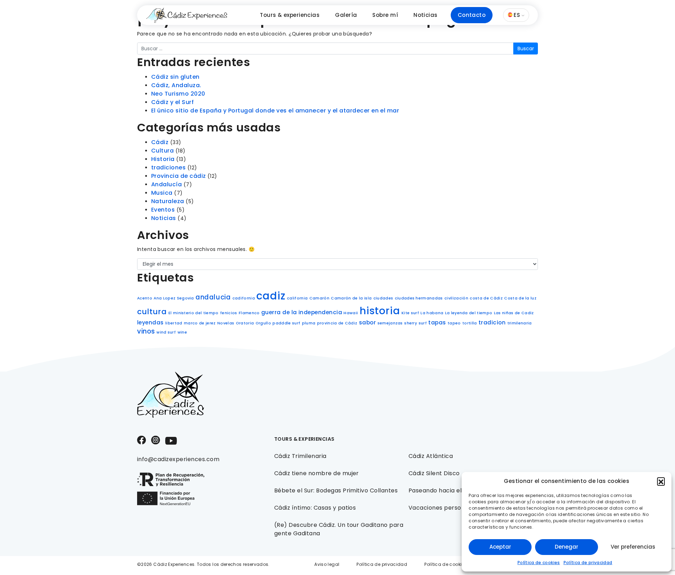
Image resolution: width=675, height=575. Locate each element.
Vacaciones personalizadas (448, 508)
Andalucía (166, 184)
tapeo (454, 323)
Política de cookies (539, 563)
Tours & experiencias (290, 15)
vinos (146, 331)
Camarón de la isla (351, 298)
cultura (152, 311)
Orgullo (263, 323)
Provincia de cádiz (178, 176)
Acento (144, 298)
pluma (309, 323)
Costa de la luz (520, 298)
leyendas (150, 322)
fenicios (228, 313)
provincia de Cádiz (337, 323)
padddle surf (286, 323)
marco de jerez (200, 323)
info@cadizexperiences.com (178, 459)
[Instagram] (155, 440)
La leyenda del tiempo (469, 313)
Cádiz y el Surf (172, 102)
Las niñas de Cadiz (514, 313)
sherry (410, 323)
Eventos (163, 210)
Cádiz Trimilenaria (300, 456)
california (297, 298)
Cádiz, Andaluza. (176, 85)
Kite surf (410, 313)
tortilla (469, 323)
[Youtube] (171, 440)
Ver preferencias (633, 546)
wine (182, 332)
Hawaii (350, 313)
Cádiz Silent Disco (434, 473)
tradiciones (168, 167)
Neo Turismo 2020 (178, 94)
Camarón (319, 298)
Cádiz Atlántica (431, 456)
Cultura (162, 151)
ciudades (383, 298)
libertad (173, 323)
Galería (346, 15)
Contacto (472, 15)
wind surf (166, 332)
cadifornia (243, 298)
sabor (367, 322)
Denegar (566, 546)
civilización (456, 298)
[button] (660, 481)
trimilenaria (519, 323)
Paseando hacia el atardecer (451, 490)
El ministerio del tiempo (193, 313)
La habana (431, 313)
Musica (162, 193)
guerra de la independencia (301, 312)
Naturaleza (167, 201)
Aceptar (500, 546)
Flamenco (249, 313)
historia (380, 311)
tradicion (492, 322)
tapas (437, 322)
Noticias (425, 15)
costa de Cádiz (486, 298)
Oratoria (245, 323)
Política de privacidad (588, 563)
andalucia (213, 297)
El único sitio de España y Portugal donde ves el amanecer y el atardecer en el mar (275, 110)
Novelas (225, 323)
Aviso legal (326, 564)
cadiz (270, 296)
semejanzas (390, 323)
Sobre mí (385, 15)
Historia (163, 159)
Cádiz (159, 142)
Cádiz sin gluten (175, 77)
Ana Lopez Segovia (174, 298)
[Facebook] (141, 440)
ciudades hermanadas (419, 298)
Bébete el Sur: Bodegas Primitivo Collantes (336, 490)
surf (423, 323)
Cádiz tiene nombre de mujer (316, 473)
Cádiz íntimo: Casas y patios (315, 508)
